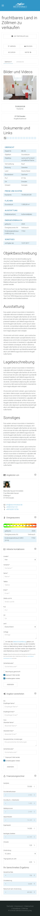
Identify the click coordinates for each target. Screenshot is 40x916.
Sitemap (25, 908)
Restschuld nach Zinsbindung (12, 889)
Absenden (10, 684)
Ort (4, 615)
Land (4, 623)
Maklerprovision (8, 808)
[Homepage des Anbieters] (5, 138)
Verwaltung (16, 908)
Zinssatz (6, 842)
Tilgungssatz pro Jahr (9, 859)
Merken (13, 46)
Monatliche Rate (8, 872)
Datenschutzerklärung (19, 641)
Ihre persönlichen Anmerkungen (12, 739)
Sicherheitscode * (8, 663)
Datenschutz (29, 906)
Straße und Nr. (7, 598)
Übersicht (8, 62)
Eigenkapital (7, 825)
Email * (5, 590)
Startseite (10, 906)
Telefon (5, 581)
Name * (5, 573)
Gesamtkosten (7, 817)
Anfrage (5, 632)
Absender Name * (8, 722)
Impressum (19, 906)
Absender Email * (8, 731)
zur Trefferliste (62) (20, 36)
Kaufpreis (6, 783)
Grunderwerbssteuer (9, 791)
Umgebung (20, 62)
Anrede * (6, 556)
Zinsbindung (7, 850)
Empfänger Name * (9, 703)
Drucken (29, 46)
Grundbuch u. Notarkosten (11, 800)
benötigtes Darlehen (9, 833)
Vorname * (6, 565)
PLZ (4, 607)
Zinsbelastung (7, 880)
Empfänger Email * (9, 712)
